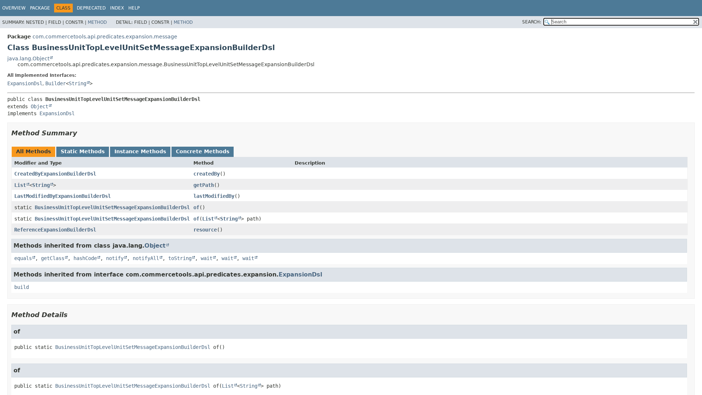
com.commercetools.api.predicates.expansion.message (105, 37)
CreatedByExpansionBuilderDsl (55, 174)
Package (40, 8)
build (21, 287)
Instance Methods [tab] (140, 151)
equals (23, 258)
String (77, 83)
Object (39, 106)
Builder (55, 83)
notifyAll (146, 258)
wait (206, 258)
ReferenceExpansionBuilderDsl (55, 230)
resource (205, 230)
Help (134, 8)
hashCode (85, 258)
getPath (203, 185)
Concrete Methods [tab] (202, 151)
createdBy (206, 174)
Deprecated (91, 8)
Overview (14, 8)
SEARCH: (531, 22)
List (20, 185)
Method (97, 22)
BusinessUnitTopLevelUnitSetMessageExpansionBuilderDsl (112, 207)
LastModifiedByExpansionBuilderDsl (62, 196)
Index (117, 8)
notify (115, 258)
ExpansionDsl (24, 83)
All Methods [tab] (33, 151)
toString (180, 258)
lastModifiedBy (213, 196)
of (196, 207)
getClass (52, 258)
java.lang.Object (28, 58)
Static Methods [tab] (83, 151)
